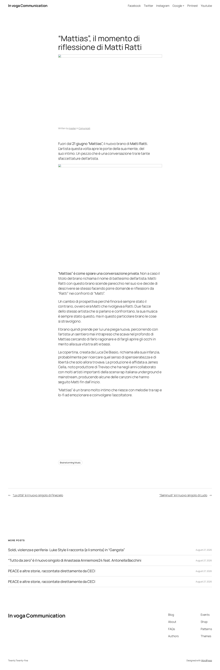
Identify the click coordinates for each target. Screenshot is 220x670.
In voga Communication (28, 5)
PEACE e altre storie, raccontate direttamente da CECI (51, 571)
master (72, 128)
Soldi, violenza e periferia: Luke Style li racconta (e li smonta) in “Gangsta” (66, 550)
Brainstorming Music (70, 462)
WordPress (206, 660)
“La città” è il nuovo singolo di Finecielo (38, 495)
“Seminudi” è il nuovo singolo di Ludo (183, 495)
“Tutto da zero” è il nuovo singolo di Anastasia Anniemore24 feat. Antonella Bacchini (74, 560)
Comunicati (84, 128)
